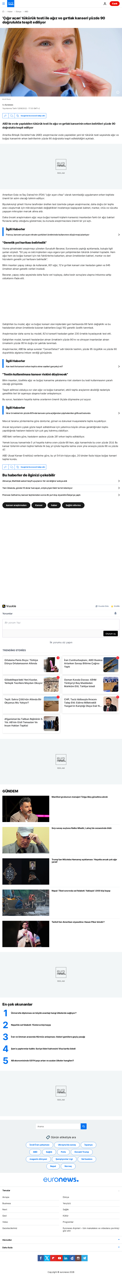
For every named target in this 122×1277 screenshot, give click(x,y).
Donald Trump (82, 1152)
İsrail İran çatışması (39, 1144)
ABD (26, 11)
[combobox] (61, 1126)
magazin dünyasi (38, 1159)
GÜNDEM (10, 791)
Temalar (6, 1190)
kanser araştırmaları (16, 505)
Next (4, 1209)
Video (5, 1222)
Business (6, 1203)
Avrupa (5, 1197)
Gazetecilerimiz (9, 1228)
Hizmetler (7, 1240)
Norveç (68, 1166)
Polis (63, 1152)
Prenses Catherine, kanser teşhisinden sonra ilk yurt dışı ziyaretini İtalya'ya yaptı (41, 495)
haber (54, 505)
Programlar (68, 1222)
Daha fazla (7, 1247)
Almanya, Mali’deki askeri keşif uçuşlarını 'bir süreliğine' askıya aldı (34, 481)
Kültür (65, 1215)
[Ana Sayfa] (3, 11)
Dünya (18, 11)
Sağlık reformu (73, 505)
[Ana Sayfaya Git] (10, 3)
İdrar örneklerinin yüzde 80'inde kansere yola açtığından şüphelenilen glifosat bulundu (48, 413)
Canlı (114, 3)
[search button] (84, 1126)
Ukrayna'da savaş (67, 1144)
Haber (9, 11)
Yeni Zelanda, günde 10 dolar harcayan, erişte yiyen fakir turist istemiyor (37, 488)
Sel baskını (86, 1159)
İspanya (89, 1144)
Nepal (53, 1166)
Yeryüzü (67, 1203)
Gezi (4, 1215)
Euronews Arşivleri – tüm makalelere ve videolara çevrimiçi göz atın (91, 1229)
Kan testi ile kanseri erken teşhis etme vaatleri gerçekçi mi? (34, 366)
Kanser (39, 505)
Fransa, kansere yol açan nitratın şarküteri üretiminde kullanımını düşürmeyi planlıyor (47, 234)
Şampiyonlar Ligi (64, 1159)
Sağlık (49, 1152)
